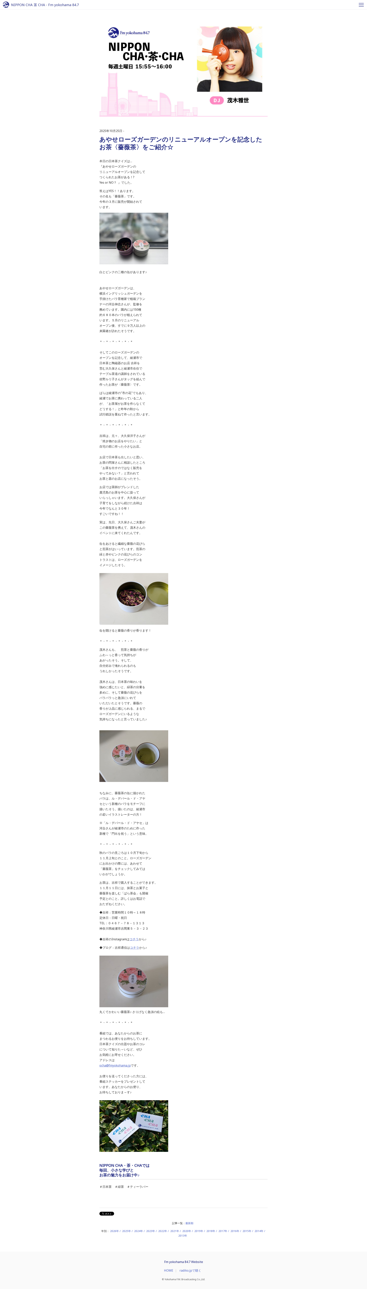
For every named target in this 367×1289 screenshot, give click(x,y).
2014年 (259, 1231)
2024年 (138, 1231)
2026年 (114, 1231)
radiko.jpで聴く (190, 1270)
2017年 (222, 1231)
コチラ (134, 939)
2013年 (182, 1235)
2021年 (174, 1231)
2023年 (150, 1231)
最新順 (189, 1223)
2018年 (210, 1231)
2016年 (235, 1231)
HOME (168, 1270)
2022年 (162, 1231)
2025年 (126, 1231)
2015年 (247, 1231)
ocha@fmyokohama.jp (115, 1065)
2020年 (186, 1231)
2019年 (198, 1231)
